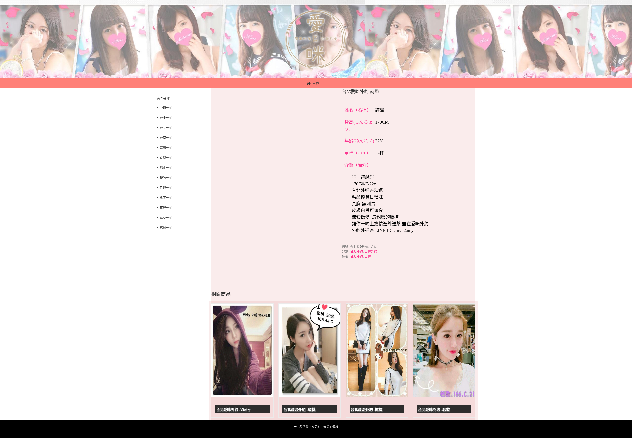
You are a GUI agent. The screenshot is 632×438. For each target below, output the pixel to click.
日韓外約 (370, 251)
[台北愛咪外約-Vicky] (242, 350)
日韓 (367, 256)
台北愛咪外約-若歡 (434, 409)
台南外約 (166, 138)
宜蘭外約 (166, 158)
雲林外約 (166, 218)
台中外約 (166, 118)
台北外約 (356, 251)
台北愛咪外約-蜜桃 (299, 409)
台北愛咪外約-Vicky (233, 409)
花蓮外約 (166, 207)
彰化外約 (166, 168)
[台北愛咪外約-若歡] (444, 350)
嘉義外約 (166, 148)
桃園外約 (166, 198)
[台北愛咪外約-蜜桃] (310, 350)
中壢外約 (166, 108)
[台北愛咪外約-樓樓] (377, 350)
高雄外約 (166, 227)
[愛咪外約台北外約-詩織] (273, 180)
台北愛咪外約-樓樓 (366, 409)
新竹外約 (166, 178)
